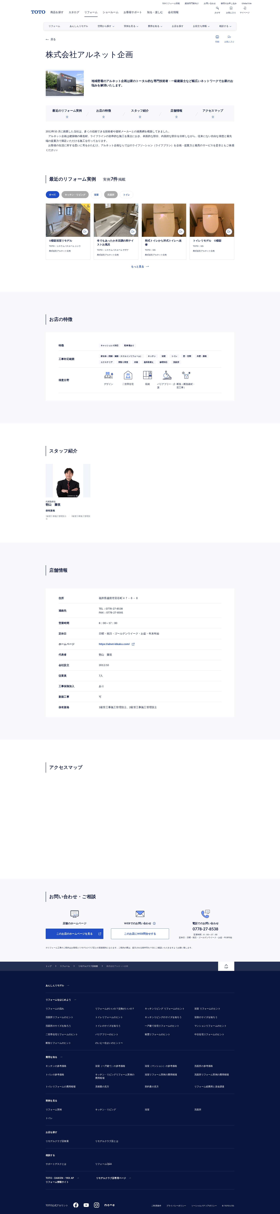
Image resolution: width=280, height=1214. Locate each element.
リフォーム (91, 12)
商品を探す (57, 12)
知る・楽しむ (155, 12)
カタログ (74, 12)
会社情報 (173, 12)
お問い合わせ (210, 3)
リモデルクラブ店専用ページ (111, 1178)
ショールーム (110, 12)
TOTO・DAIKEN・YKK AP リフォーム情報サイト (60, 1180)
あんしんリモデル (55, 985)
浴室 (96, 194)
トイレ (126, 194)
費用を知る (51, 1057)
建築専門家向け (192, 3)
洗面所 (110, 194)
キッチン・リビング (75, 194)
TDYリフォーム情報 (171, 3)
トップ (49, 966)
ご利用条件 (156, 1206)
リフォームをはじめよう (58, 1000)
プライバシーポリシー (176, 1206)
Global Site (246, 3)
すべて (52, 194)
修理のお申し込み (229, 3)
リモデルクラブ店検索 (88, 966)
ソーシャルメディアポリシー (204, 1206)
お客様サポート (133, 12)
